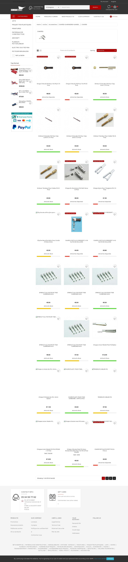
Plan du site (55, 531)
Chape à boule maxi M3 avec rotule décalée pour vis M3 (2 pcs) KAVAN (76, 451)
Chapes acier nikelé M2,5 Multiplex (104, 345)
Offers (114, 16)
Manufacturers (51, 16)
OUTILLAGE (42, 550)
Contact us (99, 16)
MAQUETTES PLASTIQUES (95, 545)
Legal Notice (56, 522)
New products (68, 16)
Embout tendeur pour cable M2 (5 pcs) (105, 136)
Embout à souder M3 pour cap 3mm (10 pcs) (76, 136)
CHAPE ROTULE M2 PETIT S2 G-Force (105, 450)
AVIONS (112, 545)
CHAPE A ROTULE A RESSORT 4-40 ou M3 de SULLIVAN (105, 241)
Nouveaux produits (17, 525)
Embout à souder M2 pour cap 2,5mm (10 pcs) (48, 136)
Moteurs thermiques (77, 548)
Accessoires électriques (58, 548)
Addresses (75, 533)
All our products (16, 531)
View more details (100, 558)
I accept (110, 558)
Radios (106, 546)
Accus (88, 546)
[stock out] (52, 75)
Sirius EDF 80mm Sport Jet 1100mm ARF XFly (25, 81)
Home (38, 16)
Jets (106, 545)
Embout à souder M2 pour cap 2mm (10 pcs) (105, 84)
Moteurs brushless (64, 546)
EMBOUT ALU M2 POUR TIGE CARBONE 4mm (48, 293)
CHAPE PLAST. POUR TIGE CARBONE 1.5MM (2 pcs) (76, 397)
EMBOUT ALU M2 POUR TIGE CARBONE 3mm (76, 293)
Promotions (14, 522)
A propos (34, 525)
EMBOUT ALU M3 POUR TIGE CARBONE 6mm (76, 345)
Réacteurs (92, 548)
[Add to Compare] (48, 75)
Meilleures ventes (16, 528)
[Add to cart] (109, 75)
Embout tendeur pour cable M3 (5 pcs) (48, 189)
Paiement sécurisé (58, 528)
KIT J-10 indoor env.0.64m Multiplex (25, 91)
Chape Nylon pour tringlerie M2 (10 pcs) (104, 189)
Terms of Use (56, 525)
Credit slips (76, 530)
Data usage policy (19, 1)
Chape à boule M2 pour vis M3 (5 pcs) (76, 84)
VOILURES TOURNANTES (106, 548)
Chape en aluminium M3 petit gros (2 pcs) (76, 189)
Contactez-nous (36, 535)
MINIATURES (81, 545)
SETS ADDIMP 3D (18, 545)
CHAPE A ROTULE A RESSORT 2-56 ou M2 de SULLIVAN (76, 241)
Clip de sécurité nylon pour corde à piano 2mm (48, 241)
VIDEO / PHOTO (64, 550)
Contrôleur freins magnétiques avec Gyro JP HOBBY (25, 70)
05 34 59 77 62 (28, 497)
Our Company (84, 16)
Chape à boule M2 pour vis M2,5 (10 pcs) (48, 84)
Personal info (76, 523)
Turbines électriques (47, 546)
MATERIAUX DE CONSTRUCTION (35, 545)
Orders (74, 526)
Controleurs (79, 546)
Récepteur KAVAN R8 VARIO (25, 102)
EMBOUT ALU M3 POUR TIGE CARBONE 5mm (48, 345)
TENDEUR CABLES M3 (105, 397)
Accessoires (42, 548)
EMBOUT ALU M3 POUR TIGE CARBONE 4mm (105, 293)
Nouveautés (85, 550)
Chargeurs (97, 546)
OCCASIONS (75, 550)
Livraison (34, 522)
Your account (75, 518)
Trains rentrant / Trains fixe (25, 548)
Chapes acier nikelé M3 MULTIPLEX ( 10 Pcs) (48, 450)
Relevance (106, 50)
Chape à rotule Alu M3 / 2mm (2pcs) (48, 397)
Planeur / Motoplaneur (28, 546)
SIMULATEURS (52, 550)
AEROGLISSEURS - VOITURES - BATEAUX (61, 545)
